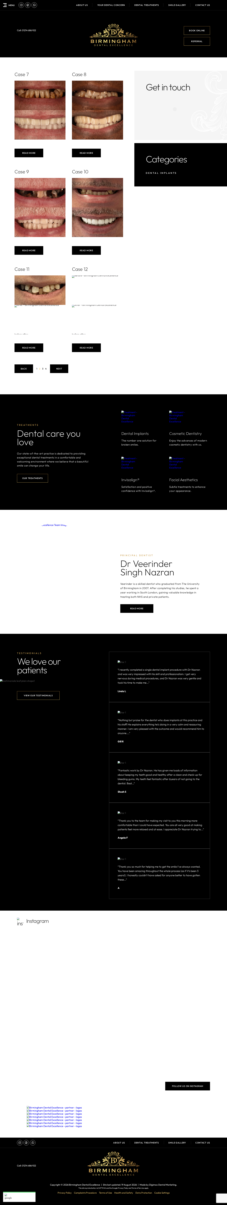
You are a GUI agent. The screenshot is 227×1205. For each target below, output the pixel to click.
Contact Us (202, 5)
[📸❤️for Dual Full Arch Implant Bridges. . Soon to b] (89, 1058)
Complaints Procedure (85, 1192)
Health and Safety (123, 1192)
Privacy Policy (123, 1188)
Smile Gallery (177, 5)
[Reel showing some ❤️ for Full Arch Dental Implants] (186, 975)
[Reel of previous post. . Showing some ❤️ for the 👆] (40, 1003)
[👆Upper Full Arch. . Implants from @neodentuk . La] (89, 1003)
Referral (197, 41)
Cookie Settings (162, 1192)
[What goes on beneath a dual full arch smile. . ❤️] (137, 1058)
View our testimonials (38, 695)
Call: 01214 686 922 (26, 30)
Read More (29, 153)
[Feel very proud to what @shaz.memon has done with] (40, 975)
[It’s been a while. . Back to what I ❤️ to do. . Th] (137, 947)
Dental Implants (161, 172)
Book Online (197, 30)
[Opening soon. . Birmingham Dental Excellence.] (186, 947)
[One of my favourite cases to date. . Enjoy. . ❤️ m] (137, 1030)
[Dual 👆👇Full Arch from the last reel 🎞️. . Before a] (89, 947)
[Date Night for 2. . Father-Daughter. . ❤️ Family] (89, 1030)
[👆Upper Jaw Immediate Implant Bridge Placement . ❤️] (40, 1030)
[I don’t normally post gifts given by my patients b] (186, 1003)
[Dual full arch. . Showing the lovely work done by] (40, 947)
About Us (82, 5)
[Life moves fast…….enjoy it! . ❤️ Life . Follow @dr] (186, 1030)
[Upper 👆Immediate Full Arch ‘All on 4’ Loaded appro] (40, 1058)
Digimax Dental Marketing (162, 1184)
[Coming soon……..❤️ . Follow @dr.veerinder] (137, 1003)
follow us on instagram (187, 1086)
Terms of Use (105, 1192)
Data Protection (143, 1192)
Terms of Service (138, 1188)
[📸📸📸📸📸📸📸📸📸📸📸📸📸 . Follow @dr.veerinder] (137, 975)
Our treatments (32, 478)
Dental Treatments (146, 1142)
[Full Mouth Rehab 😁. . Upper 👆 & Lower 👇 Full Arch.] (186, 1058)
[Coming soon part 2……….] (89, 975)
